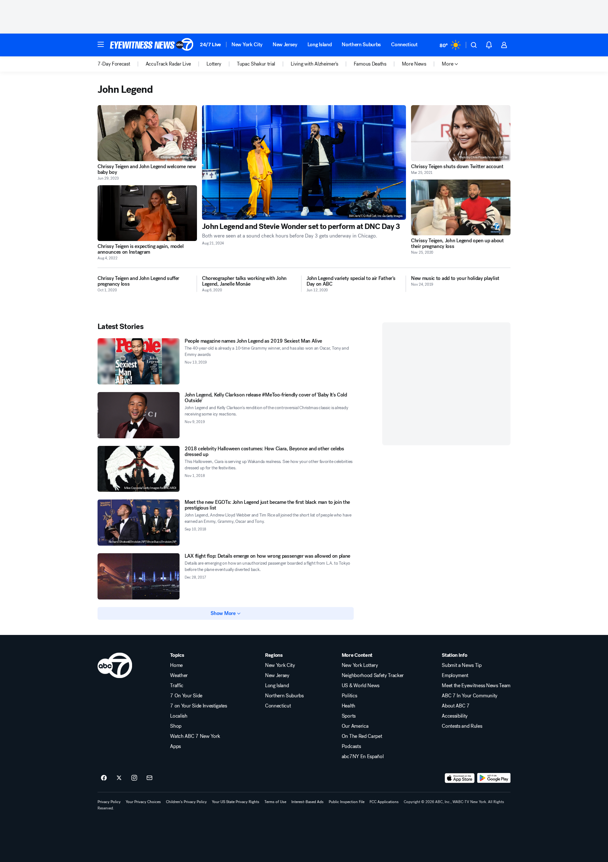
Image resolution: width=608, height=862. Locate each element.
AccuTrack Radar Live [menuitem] (168, 64)
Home (176, 665)
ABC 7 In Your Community (469, 695)
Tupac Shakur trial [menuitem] (256, 64)
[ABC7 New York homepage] (151, 45)
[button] (100, 44)
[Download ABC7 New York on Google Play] (493, 778)
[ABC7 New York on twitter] (119, 778)
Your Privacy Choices (143, 802)
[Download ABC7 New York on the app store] (460, 778)
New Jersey (285, 44)
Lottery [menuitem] (213, 64)
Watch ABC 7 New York (195, 736)
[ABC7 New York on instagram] (134, 778)
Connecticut (404, 44)
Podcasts (351, 746)
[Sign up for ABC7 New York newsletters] (149, 778)
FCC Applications (384, 802)
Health (348, 705)
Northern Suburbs (361, 44)
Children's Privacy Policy (186, 802)
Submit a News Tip (462, 665)
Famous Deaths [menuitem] (370, 64)
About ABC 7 (455, 705)
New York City (247, 44)
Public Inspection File (346, 802)
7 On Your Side (186, 695)
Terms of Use (275, 802)
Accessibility (455, 716)
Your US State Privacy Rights (235, 802)
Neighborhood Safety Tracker (373, 675)
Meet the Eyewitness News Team (476, 685)
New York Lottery (360, 665)
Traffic (176, 685)
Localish (178, 716)
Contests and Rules (462, 726)
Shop (175, 726)
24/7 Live (210, 44)
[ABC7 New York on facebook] (104, 778)
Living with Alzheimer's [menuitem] (314, 64)
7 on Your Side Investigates (198, 705)
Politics (349, 695)
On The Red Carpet (362, 736)
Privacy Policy (109, 802)
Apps (175, 746)
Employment (455, 675)
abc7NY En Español (363, 756)
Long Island (319, 44)
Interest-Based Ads (307, 802)
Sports (349, 716)
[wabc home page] (115, 665)
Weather (179, 675)
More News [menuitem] (414, 64)
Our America (355, 726)
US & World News (360, 685)
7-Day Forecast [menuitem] (114, 64)
